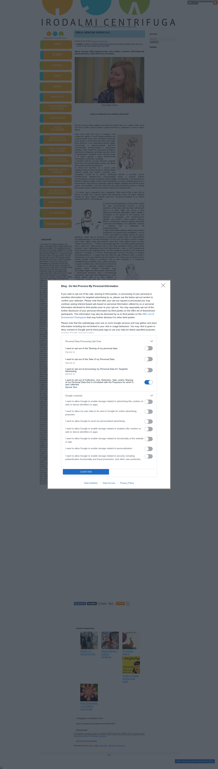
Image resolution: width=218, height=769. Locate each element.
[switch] (148, 348)
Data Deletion (91, 483)
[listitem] (109, 341)
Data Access (109, 483)
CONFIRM (86, 472)
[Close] (164, 286)
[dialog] (109, 384)
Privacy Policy (127, 483)
